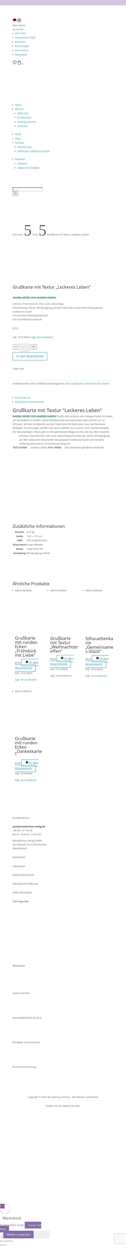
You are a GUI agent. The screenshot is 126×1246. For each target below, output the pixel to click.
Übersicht (20, 33)
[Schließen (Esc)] (11, 1241)
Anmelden (18, 29)
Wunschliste (21, 50)
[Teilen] (8, 1241)
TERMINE (20, 159)
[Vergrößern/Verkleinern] (1, 1241)
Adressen (20, 41)
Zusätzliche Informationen (29, 401)
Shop (18, 138)
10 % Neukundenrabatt (63, 1)
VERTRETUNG (24, 147)
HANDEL (19, 142)
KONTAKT (22, 126)
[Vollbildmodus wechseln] (4, 1241)
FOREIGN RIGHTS (26, 121)
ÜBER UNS (23, 113)
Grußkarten (77, 383)
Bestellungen (22, 46)
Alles (67, 383)
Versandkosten (45, 337)
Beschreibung (22, 397)
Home (18, 104)
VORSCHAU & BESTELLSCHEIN (33, 151)
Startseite (18, 234)
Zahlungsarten (21, 901)
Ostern (106, 383)
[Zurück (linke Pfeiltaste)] (1, 1245)
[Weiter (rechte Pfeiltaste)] (4, 1245)
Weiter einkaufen (18, 1234)
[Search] (15, 193)
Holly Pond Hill (93, 383)
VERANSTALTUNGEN (28, 167)
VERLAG (19, 109)
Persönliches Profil (25, 37)
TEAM (18, 134)
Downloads (21, 54)
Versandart (19, 965)
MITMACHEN (24, 117)
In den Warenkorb (30, 356)
